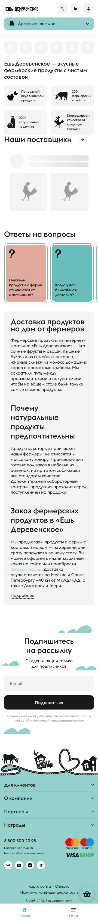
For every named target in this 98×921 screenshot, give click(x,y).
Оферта (62, 886)
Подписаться (49, 702)
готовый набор (26, 569)
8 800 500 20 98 (20, 840)
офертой (23, 720)
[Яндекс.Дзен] (30, 865)
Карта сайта (40, 886)
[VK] (8, 865)
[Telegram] (41, 865)
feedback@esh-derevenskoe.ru (25, 853)
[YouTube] (19, 865)
